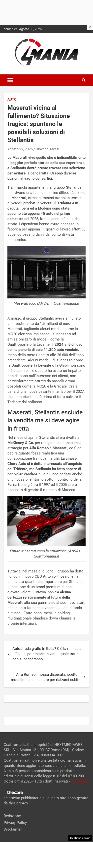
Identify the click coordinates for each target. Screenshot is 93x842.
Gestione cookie (80, 838)
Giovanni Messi (47, 149)
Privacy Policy (15, 822)
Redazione (12, 816)
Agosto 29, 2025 (20, 149)
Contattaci (79, 781)
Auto (12, 99)
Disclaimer (13, 829)
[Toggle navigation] (10, 80)
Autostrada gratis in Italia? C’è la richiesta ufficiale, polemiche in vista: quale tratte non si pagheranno (47, 653)
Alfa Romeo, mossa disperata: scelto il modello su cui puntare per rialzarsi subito (46, 677)
